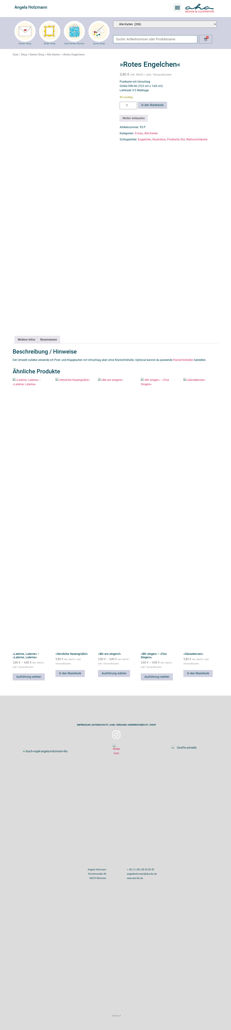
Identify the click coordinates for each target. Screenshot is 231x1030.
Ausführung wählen (28, 676)
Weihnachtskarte (196, 139)
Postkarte (173, 139)
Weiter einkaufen (134, 118)
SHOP (152, 724)
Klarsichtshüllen (183, 360)
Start (15, 54)
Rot (182, 139)
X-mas (139, 133)
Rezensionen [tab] (48, 339)
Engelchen (144, 139)
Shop (24, 54)
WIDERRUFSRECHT (138, 724)
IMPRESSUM (83, 724)
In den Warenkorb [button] (70, 673)
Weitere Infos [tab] (26, 339)
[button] (177, 8)
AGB (112, 724)
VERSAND (121, 724)
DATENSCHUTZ (99, 724)
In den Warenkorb (152, 105)
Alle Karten (53, 54)
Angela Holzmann (30, 7)
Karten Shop (37, 54)
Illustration (159, 139)
